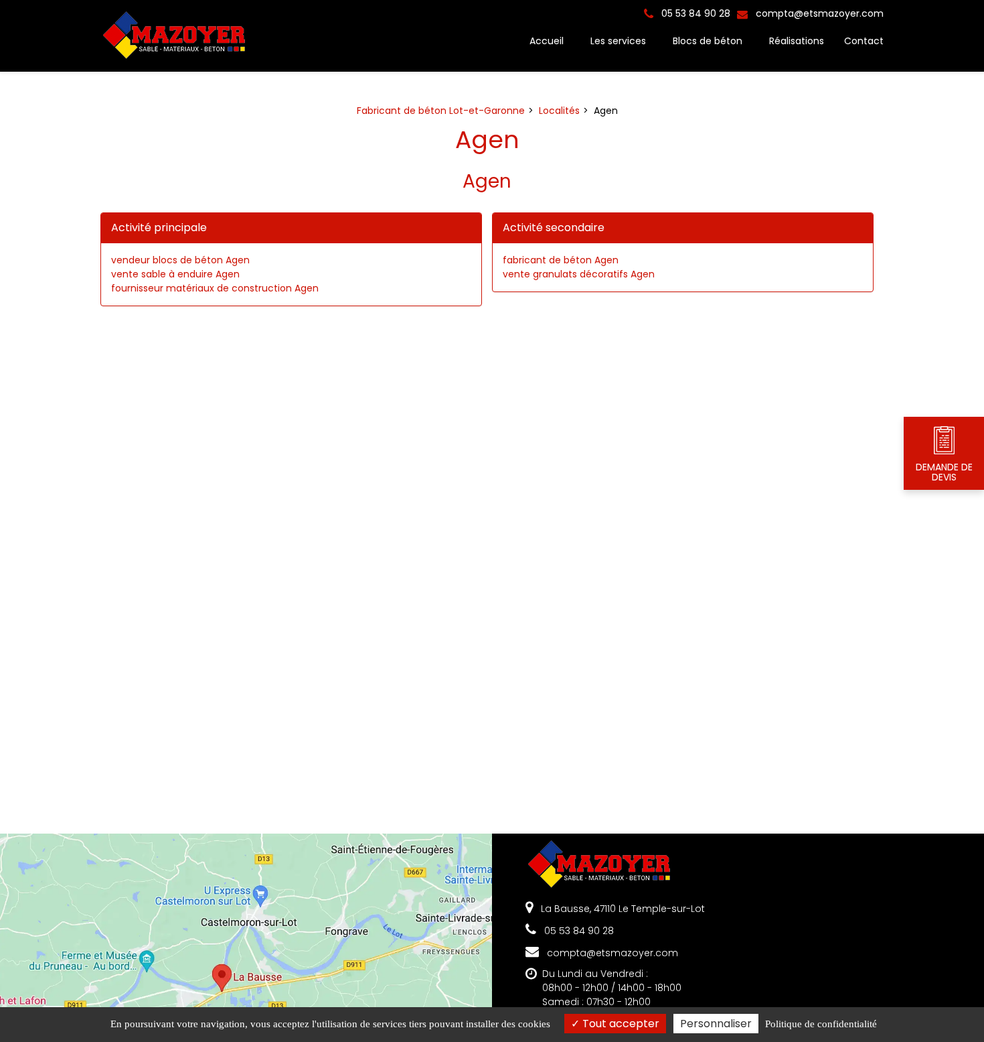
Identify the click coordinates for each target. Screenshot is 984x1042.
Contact (864, 41)
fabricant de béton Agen (561, 260)
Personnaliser (716, 1023)
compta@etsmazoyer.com (818, 13)
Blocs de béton (707, 41)
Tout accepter (619, 1023)
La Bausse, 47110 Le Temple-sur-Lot (621, 908)
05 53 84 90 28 (578, 930)
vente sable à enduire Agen (175, 274)
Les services (618, 41)
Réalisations (796, 41)
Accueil (546, 41)
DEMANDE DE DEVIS (944, 472)
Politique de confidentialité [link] (821, 1024)
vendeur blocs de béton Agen (180, 260)
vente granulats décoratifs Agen (579, 274)
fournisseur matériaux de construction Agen (215, 288)
